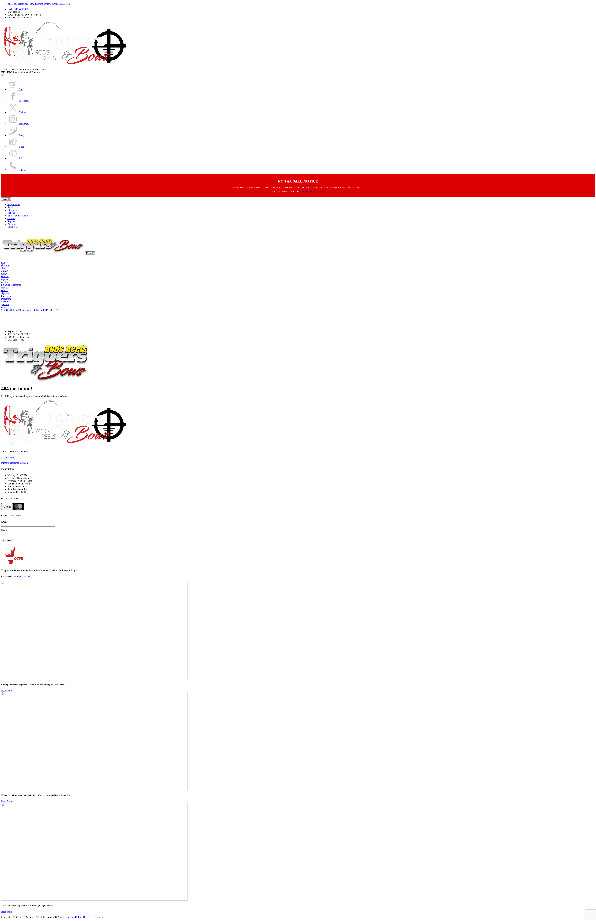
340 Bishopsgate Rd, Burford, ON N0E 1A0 (37, 310)
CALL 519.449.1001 (17, 9)
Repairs (11, 221)
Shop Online (13, 204)
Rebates (11, 213)
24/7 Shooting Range (17, 215)
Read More (6, 690)
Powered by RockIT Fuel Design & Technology (81, 917)
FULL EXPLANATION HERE (311, 192)
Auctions (11, 224)
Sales (10, 207)
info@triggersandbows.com (14, 463)
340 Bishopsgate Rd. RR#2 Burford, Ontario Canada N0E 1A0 (38, 3)
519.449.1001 (8, 310)
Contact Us (12, 226)
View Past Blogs (26, 577)
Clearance (12, 210)
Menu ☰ (6, 199)
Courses (11, 218)
